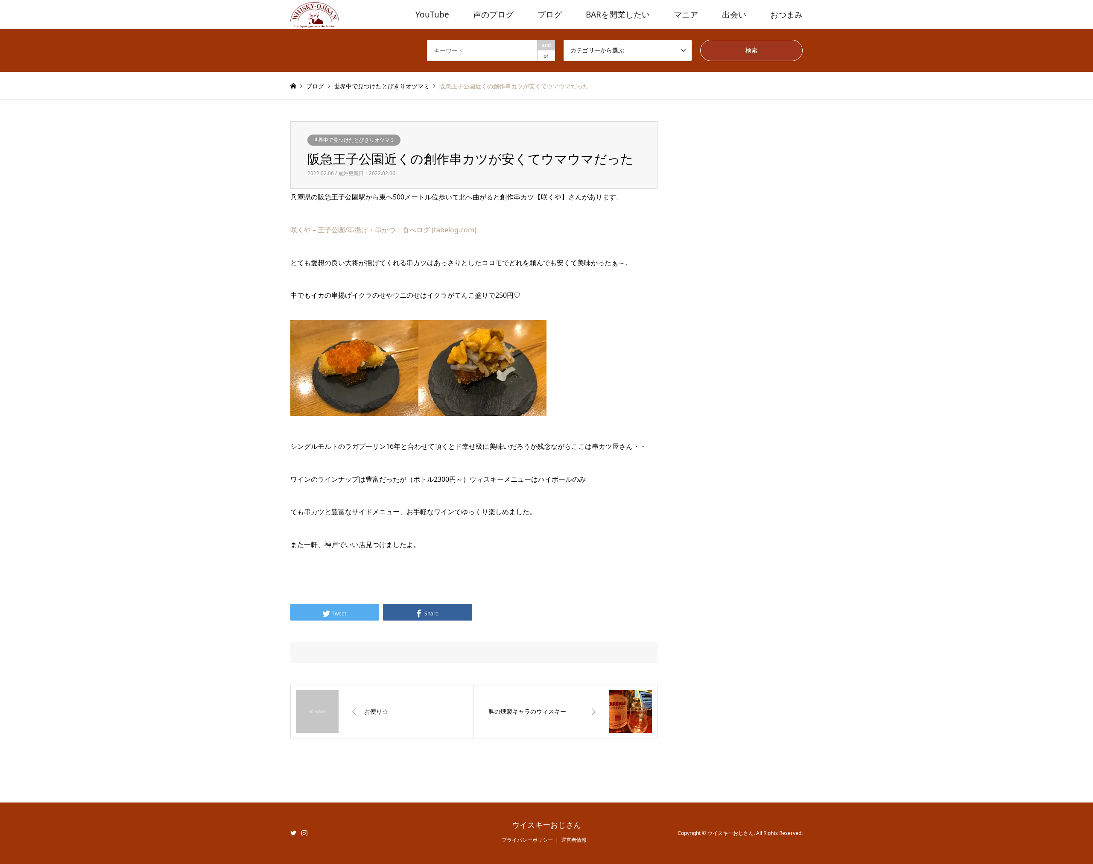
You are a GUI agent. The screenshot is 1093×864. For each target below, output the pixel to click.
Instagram (304, 833)
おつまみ (786, 14)
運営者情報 (574, 839)
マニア (686, 14)
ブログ (550, 14)
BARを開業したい (618, 14)
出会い (734, 14)
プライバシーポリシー (527, 839)
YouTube (432, 14)
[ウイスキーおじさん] (314, 14)
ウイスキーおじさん (546, 825)
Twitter (293, 833)
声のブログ (493, 14)
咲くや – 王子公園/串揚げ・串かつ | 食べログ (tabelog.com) (383, 229)
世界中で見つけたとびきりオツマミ (354, 140)
